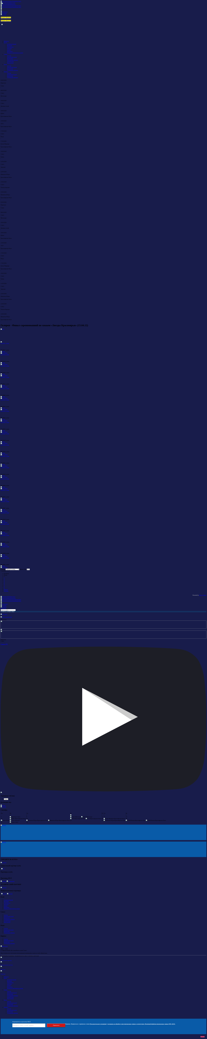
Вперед (6, 589)
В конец (6, 591)
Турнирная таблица (12, 60)
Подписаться (56, 1025)
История (9, 45)
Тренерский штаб (12, 57)
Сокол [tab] (6, 799)
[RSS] (2, 329)
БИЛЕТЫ (3, 608)
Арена (9, 50)
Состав (9, 55)
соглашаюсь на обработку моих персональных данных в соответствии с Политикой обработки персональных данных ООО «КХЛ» (141, 1024)
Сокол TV (4, 644)
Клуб (5, 42)
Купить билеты (6, 18)
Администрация (11, 44)
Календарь (10, 58)
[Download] (4, 567)
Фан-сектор (10, 63)
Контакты (10, 51)
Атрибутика (10, 61)
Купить (203, 1036)
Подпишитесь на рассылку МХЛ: (21, 1021)
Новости (6, 41)
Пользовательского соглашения (98, 1024)
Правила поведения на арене (15, 52)
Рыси (5, 64)
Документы (10, 47)
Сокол (5, 54)
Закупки (9, 48)
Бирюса (6, 71)
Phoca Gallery (202, 595)
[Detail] (3, 351)
